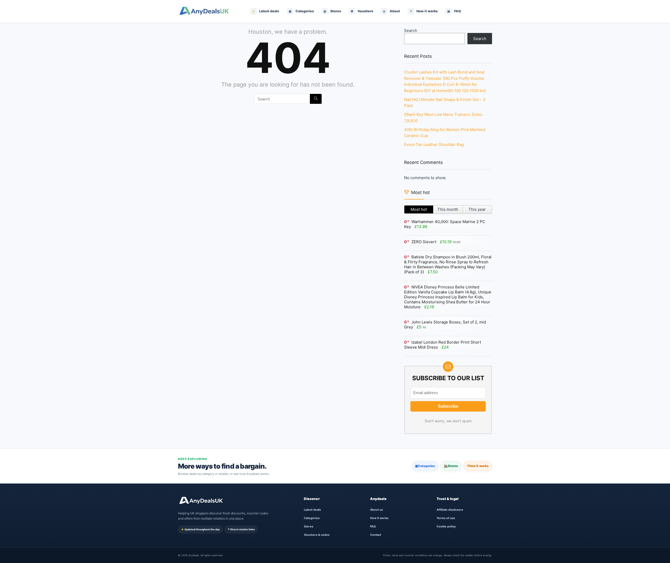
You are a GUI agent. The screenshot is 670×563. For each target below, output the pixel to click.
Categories (425, 466)
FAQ (373, 526)
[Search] (316, 99)
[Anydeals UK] (208, 11)
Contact (375, 535)
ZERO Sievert (423, 241)
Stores (451, 466)
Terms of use (446, 518)
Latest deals (312, 509)
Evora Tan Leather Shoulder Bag (434, 144)
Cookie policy (446, 526)
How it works (478, 466)
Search (410, 30)
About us (376, 509)
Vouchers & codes (317, 535)
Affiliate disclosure (450, 509)
